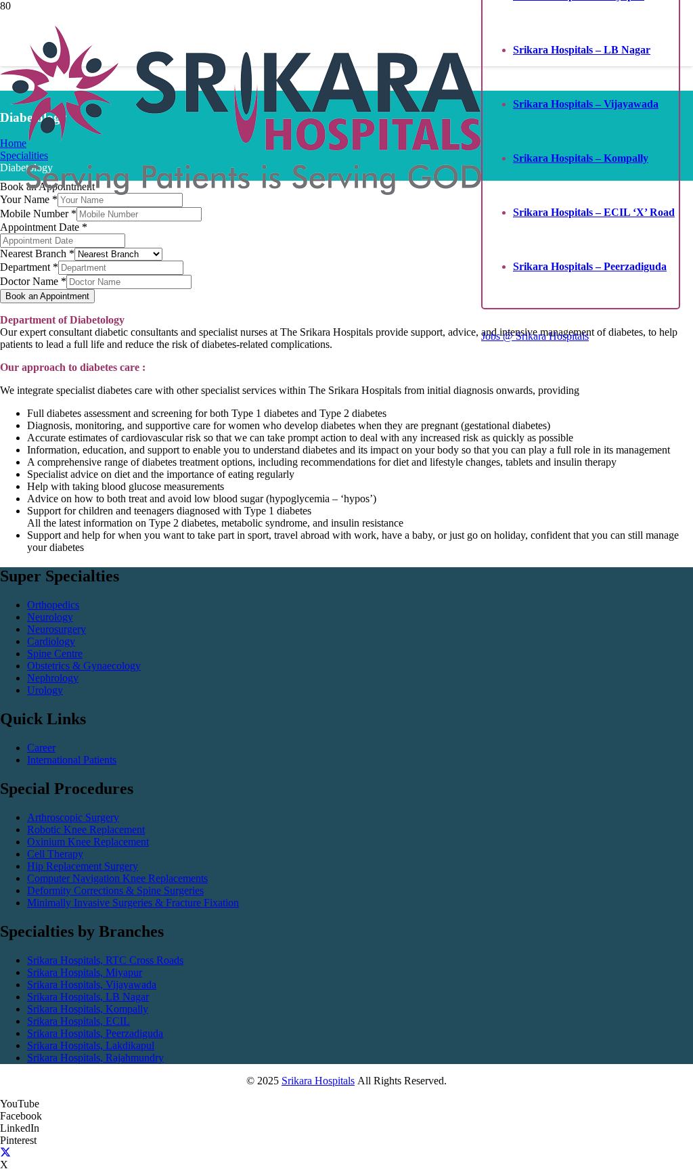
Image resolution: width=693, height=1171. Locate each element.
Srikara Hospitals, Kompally (87, 1009)
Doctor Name (33, 281)
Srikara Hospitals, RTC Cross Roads (105, 960)
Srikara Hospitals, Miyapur (84, 972)
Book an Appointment (47, 296)
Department (29, 267)
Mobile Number (38, 213)
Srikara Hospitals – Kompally (580, 158)
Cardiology (51, 641)
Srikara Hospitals (318, 1080)
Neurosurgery (56, 629)
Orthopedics (53, 605)
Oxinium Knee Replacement (88, 841)
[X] (5, 1152)
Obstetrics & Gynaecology (84, 665)
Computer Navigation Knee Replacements (117, 878)
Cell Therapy (55, 854)
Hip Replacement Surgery (82, 866)
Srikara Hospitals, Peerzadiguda (95, 1033)
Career (41, 747)
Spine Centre (55, 653)
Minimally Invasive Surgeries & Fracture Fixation (133, 902)
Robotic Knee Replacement (86, 829)
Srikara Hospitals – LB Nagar (581, 50)
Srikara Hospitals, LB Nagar (88, 996)
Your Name (29, 199)
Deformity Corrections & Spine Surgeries (115, 890)
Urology (45, 690)
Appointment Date (43, 227)
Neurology (50, 617)
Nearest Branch (37, 253)
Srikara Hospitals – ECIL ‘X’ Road (594, 212)
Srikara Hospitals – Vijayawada (585, 104)
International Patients (71, 760)
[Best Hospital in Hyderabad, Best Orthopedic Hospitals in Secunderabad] (240, 191)
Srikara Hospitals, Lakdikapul (90, 1045)
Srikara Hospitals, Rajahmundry (95, 1057)
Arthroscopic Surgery (73, 817)
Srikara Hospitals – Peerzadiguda (590, 266)
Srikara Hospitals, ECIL (78, 1021)
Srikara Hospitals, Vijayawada (91, 984)
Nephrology (53, 678)
